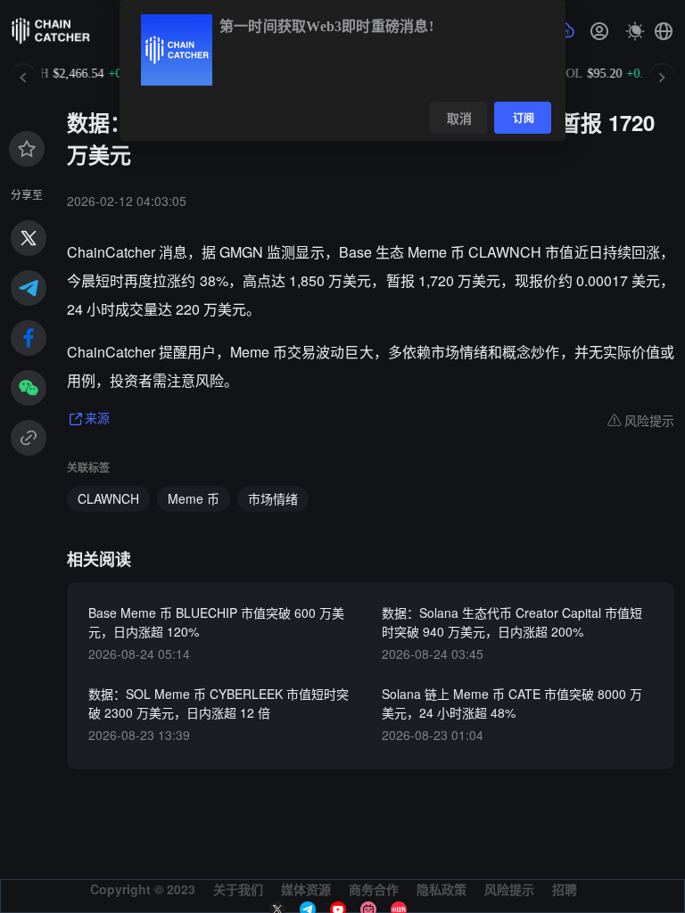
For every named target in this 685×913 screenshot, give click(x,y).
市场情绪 (273, 498)
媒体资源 (306, 889)
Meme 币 (193, 498)
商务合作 (374, 889)
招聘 (564, 889)
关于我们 (238, 889)
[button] (663, 31)
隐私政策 (441, 889)
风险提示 (509, 889)
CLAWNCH (108, 498)
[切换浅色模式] (635, 31)
